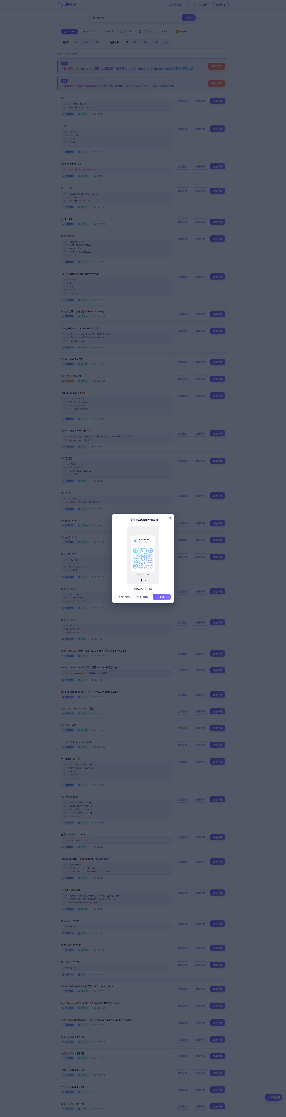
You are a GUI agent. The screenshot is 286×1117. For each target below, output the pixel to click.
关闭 (162, 597)
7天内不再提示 (124, 597)
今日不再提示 (143, 597)
